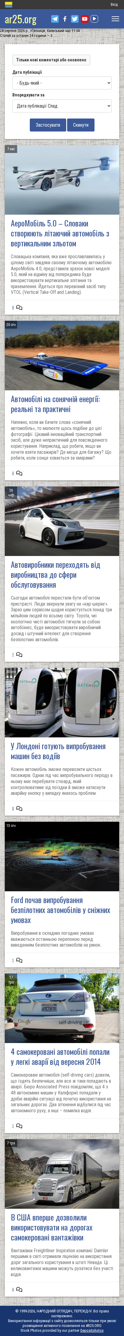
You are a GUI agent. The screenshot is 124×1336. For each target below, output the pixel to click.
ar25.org (20, 18)
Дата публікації (27, 72)
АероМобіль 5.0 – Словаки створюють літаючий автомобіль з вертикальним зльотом (60, 233)
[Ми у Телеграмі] (55, 19)
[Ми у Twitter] (75, 19)
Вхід (114, 4)
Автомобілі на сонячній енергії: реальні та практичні (55, 403)
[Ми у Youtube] (84, 19)
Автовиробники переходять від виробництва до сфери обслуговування (55, 574)
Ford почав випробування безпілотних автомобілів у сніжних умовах (60, 909)
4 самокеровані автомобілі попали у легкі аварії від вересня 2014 (60, 1056)
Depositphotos (92, 1330)
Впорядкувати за (28, 95)
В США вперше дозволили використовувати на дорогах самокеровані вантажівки (51, 1227)
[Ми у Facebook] (65, 19)
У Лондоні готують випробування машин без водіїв (58, 751)
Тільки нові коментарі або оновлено (51, 59)
